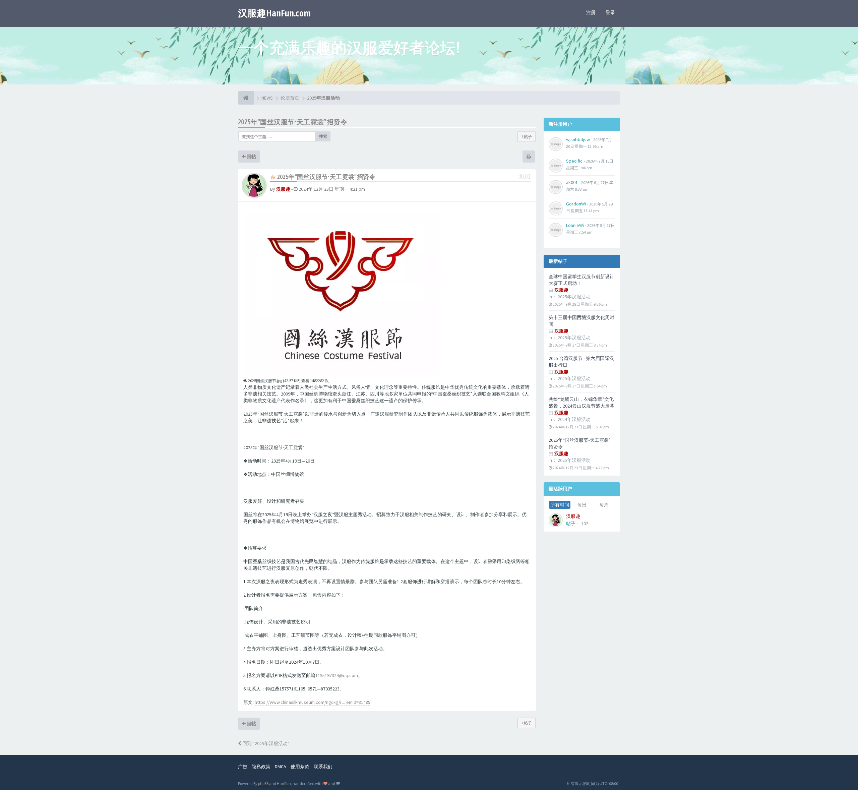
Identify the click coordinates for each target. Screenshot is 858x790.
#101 (525, 176)
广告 (242, 767)
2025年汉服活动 (574, 297)
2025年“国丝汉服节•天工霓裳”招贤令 (292, 122)
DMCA (280, 767)
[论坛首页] (246, 98)
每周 (604, 505)
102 (584, 524)
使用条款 (300, 767)
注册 (591, 12)
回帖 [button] (251, 157)
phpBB (263, 783)
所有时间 (559, 505)
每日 (582, 505)
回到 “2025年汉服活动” (265, 743)
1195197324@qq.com (336, 675)
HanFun (284, 783)
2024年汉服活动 (574, 419)
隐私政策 (261, 767)
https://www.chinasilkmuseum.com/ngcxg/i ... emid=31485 (312, 702)
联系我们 (323, 767)
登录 (610, 12)
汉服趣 (283, 189)
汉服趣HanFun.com (274, 13)
